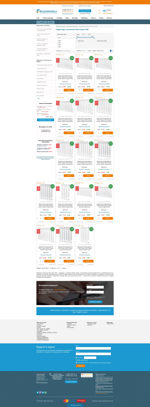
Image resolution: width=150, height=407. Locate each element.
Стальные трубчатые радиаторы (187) (42, 49)
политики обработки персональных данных (100, 362)
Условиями (94, 298)
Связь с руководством (42, 382)
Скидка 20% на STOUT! (42, 113)
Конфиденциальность (42, 338)
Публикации (84, 18)
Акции (67, 18)
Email (77, 351)
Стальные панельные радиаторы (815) (42, 44)
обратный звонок (59, 290)
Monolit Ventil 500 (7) (42, 85)
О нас (37, 18)
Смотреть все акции (45, 120)
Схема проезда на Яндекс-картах (104, 378)
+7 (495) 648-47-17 (45, 130)
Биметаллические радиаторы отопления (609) (44, 29)
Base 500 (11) (40, 92)
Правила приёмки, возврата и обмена (47, 332)
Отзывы (101, 18)
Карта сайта (111, 323)
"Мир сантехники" (41, 322)
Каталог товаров (41, 326)
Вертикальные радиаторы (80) (44, 71)
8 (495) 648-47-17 (67, 10)
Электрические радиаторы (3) (44, 65)
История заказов (72, 325)
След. (51, 116)
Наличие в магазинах (65, 83)
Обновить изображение (82, 360)
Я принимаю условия (94, 362)
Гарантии (39, 333)
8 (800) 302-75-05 (67, 11)
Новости (93, 18)
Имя (77, 346)
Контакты (109, 18)
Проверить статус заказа (85, 5)
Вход (105, 5)
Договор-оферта (41, 336)
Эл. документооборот (42, 330)
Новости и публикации (43, 340)
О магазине (40, 323)
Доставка (39, 331)
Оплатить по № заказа (68, 5)
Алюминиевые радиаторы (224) (43, 34)
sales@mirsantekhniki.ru (67, 13)
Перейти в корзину (108, 13)
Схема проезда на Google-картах (104, 380)
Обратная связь (92, 323)
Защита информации (42, 337)
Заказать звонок (85, 10)
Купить (69, 90)
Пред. (47, 116)
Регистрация (110, 5)
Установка (59, 18)
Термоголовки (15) (41, 68)
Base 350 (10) (40, 95)
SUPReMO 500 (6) (41, 82)
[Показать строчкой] (113, 51)
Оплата (39, 327)
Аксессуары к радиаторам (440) (43, 54)
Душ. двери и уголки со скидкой (44, 106)
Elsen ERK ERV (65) (42, 75)
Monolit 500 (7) (40, 78)
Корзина (70, 323)
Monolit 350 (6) (40, 88)
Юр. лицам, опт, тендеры (43, 328)
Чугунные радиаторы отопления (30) (42, 39)
